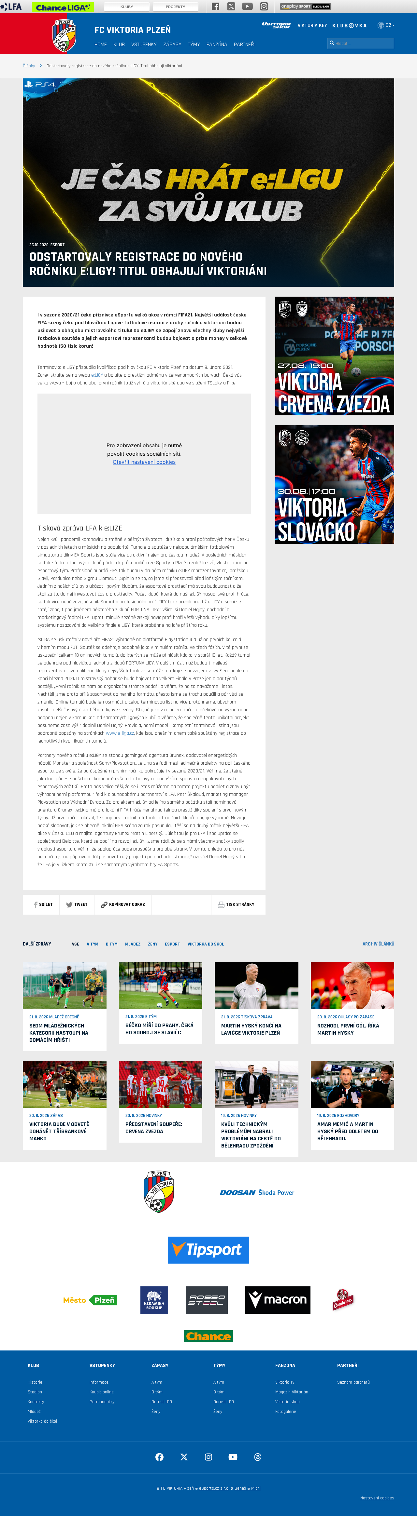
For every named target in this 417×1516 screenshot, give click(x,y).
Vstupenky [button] (144, 44)
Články (29, 66)
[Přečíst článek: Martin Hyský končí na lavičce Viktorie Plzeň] (256, 985)
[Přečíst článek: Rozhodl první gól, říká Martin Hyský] (353, 985)
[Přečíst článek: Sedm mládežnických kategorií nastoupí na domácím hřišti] (65, 985)
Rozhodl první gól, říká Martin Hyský (348, 1029)
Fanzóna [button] (217, 44)
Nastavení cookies (377, 1498)
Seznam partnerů (353, 1382)
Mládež (34, 1412)
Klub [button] (119, 44)
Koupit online (102, 1392)
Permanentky (102, 1402)
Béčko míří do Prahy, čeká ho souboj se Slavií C (159, 1029)
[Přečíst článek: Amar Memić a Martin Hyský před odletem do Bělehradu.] (353, 1084)
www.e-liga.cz (120, 733)
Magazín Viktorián (291, 1392)
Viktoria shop (287, 1402)
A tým (156, 1382)
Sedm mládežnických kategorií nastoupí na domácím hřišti (58, 1033)
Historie (35, 1382)
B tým (157, 1392)
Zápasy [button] (172, 44)
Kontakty (36, 1402)
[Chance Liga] (63, 8)
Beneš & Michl (248, 1488)
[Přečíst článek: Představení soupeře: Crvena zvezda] (161, 1084)
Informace (99, 1382)
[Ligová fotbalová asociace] (11, 8)
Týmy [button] (194, 44)
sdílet (46, 904)
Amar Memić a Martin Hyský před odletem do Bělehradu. (347, 1131)
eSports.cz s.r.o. (214, 1488)
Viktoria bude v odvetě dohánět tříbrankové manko (59, 1131)
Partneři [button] (245, 44)
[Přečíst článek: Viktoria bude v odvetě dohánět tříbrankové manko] (65, 1084)
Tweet (81, 904)
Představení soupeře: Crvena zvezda (153, 1127)
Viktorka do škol (42, 1421)
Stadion (35, 1392)
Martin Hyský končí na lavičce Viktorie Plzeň (251, 1029)
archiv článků (378, 944)
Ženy (155, 1412)
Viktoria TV (285, 1382)
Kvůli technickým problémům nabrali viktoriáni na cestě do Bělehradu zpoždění (251, 1134)
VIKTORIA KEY (312, 25)
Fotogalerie (285, 1412)
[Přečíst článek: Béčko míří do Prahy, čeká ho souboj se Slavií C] (161, 985)
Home (100, 44)
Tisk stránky (240, 904)
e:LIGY (97, 375)
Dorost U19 (161, 1402)
